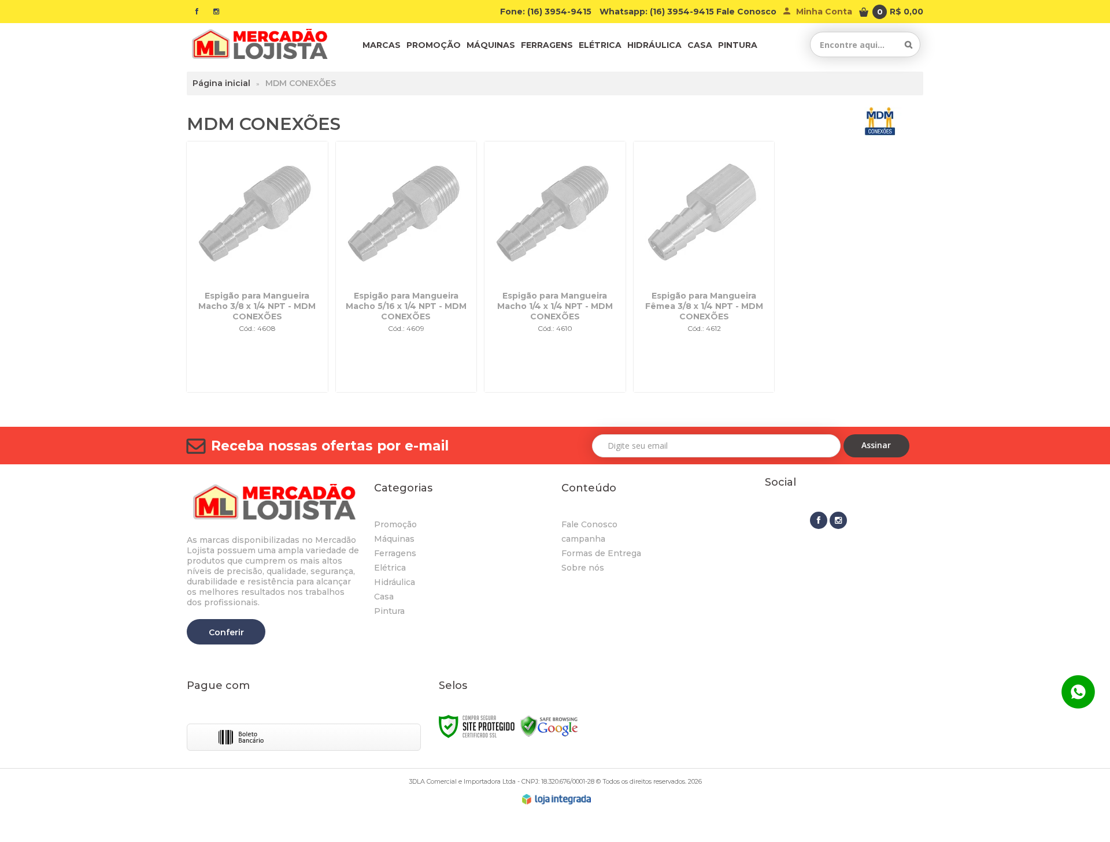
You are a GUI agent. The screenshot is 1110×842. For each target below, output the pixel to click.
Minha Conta (824, 11)
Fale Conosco (746, 11)
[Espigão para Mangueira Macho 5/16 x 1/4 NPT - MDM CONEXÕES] (406, 267)
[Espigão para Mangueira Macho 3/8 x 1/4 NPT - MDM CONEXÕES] (257, 267)
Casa (384, 596)
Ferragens (395, 553)
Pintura (389, 611)
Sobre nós (582, 567)
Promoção (395, 524)
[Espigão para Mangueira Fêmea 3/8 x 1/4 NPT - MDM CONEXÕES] (704, 267)
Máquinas (394, 539)
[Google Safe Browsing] (549, 725)
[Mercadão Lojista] (259, 44)
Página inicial (221, 83)
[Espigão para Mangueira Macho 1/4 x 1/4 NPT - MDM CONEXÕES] (555, 267)
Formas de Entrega (601, 553)
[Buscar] (908, 44)
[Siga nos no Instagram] (216, 11)
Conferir (226, 632)
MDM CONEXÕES (300, 83)
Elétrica (390, 567)
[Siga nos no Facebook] (196, 11)
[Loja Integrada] (556, 799)
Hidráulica (394, 582)
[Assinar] (876, 445)
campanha (583, 539)
